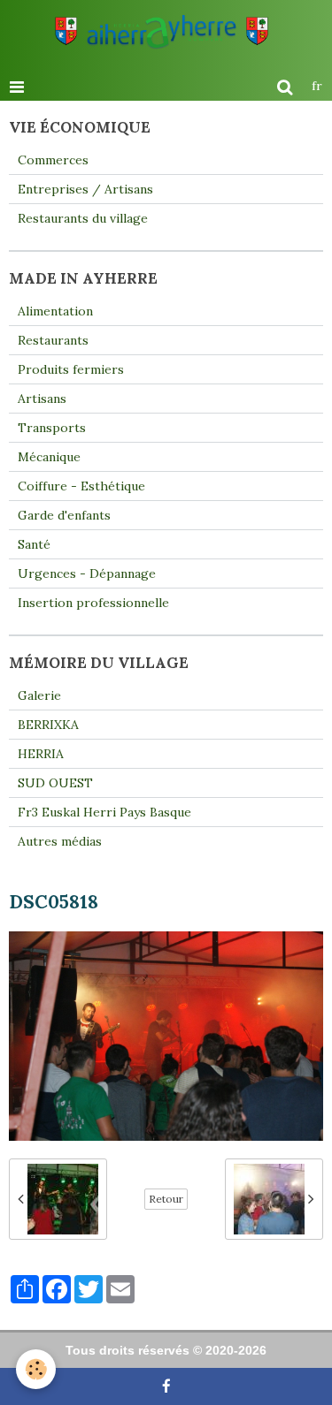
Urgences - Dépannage (87, 573)
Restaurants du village (83, 218)
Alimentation (55, 311)
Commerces (53, 160)
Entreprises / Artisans (85, 189)
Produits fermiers (71, 369)
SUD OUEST (55, 783)
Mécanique (49, 457)
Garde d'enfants (64, 515)
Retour (166, 1198)
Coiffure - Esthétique (81, 486)
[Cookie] (36, 1369)
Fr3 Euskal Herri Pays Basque (104, 812)
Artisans (42, 398)
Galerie (39, 695)
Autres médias (60, 841)
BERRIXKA (48, 725)
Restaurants (53, 340)
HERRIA (41, 754)
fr (317, 86)
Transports (52, 428)
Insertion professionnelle (93, 603)
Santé (34, 544)
